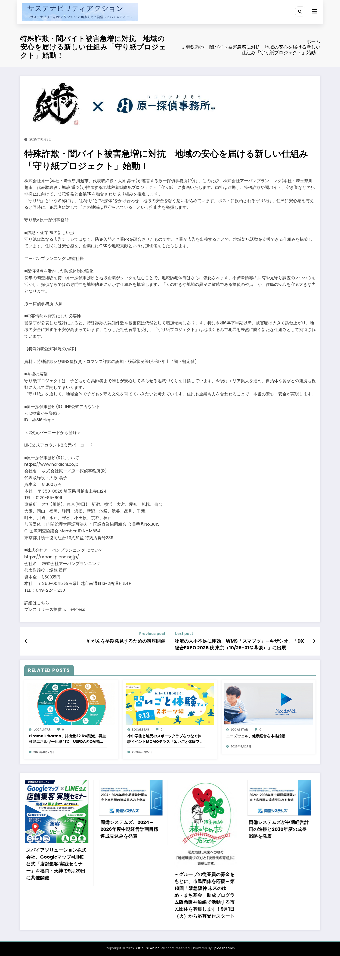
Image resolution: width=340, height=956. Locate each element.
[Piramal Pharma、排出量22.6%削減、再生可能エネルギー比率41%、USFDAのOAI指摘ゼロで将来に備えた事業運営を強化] (71, 703)
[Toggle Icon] (314, 11)
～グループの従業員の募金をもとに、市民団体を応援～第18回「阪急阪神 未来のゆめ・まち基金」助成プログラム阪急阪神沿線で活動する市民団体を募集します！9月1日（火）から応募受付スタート (123, 895)
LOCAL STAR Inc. (147, 948)
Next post (184, 633)
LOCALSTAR (42, 729)
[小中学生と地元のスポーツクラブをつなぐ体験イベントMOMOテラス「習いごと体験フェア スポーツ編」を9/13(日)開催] (170, 703)
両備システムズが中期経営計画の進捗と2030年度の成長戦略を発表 (197, 829)
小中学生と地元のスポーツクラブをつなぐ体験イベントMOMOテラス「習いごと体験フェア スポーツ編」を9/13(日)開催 (165, 738)
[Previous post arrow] (25, 641)
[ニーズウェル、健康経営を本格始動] (268, 703)
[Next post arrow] (314, 641)
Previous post (152, 633)
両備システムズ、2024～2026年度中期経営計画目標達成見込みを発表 (47, 829)
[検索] (300, 11)
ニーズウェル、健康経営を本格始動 (255, 736)
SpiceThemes (224, 948)
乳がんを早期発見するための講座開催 (126, 641)
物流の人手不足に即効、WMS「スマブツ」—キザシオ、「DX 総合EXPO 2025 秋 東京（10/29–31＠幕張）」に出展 (239, 644)
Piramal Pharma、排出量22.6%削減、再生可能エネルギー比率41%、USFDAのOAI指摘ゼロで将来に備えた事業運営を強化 (67, 738)
